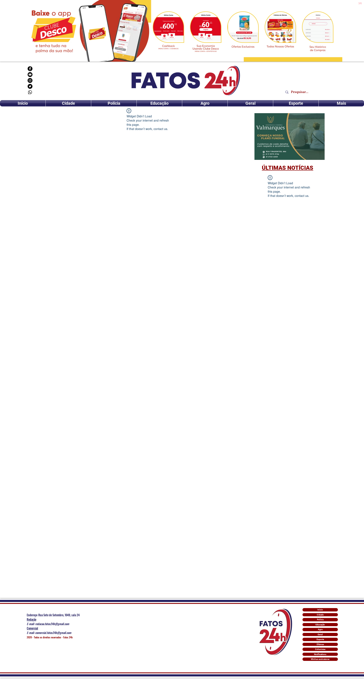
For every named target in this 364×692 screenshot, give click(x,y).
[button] (289, 136)
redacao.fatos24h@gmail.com (52, 624)
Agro (320, 629)
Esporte (320, 639)
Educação (320, 624)
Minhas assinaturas (320, 659)
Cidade (320, 615)
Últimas (320, 644)
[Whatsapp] (30, 92)
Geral (320, 634)
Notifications (320, 654)
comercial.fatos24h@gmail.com (53, 632)
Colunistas (320, 649)
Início (320, 609)
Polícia (320, 619)
